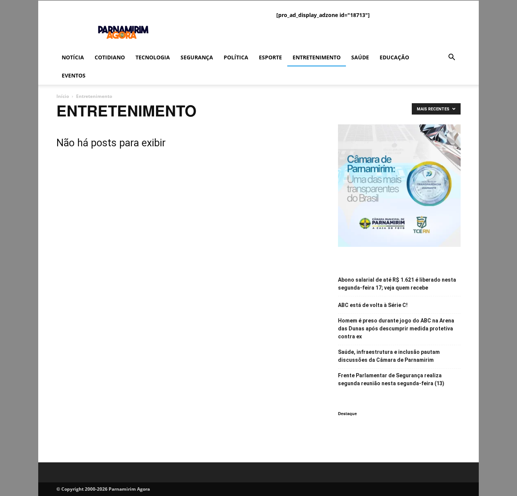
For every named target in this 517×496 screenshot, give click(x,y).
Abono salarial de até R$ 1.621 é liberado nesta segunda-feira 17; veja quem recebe (397, 284)
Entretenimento (317, 57)
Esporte (270, 57)
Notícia (73, 57)
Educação (394, 57)
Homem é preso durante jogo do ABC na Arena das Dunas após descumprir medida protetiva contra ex (396, 328)
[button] (451, 58)
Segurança (197, 57)
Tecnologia (152, 57)
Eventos (74, 75)
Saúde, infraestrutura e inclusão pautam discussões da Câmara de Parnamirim (389, 356)
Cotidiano (110, 57)
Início (62, 96)
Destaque (347, 413)
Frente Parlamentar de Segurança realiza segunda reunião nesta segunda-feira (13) (391, 379)
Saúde (360, 57)
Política (236, 57)
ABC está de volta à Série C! (373, 305)
